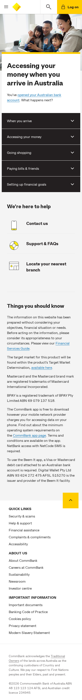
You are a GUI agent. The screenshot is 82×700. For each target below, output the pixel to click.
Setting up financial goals (26, 184)
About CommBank (23, 560)
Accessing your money (24, 137)
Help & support (20, 523)
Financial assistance (24, 530)
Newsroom (17, 581)
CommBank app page (29, 435)
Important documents (25, 605)
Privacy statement (22, 626)
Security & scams (22, 516)
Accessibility (18, 544)
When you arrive (19, 121)
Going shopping (19, 152)
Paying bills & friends (23, 168)
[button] (4, 7)
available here (41, 367)
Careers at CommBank (26, 567)
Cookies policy (20, 619)
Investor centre (20, 588)
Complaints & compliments (30, 537)
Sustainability (19, 574)
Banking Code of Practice (28, 612)
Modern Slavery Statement (29, 632)
